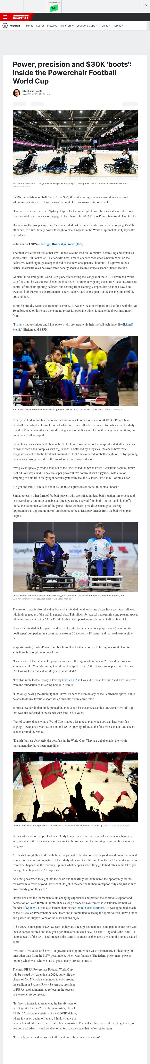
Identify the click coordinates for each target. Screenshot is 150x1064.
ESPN (21, 17)
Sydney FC (33, 908)
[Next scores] (146, 6)
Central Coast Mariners (89, 908)
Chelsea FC (69, 680)
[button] (137, 17)
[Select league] (12, 6)
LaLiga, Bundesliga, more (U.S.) (62, 244)
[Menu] (5, 17)
